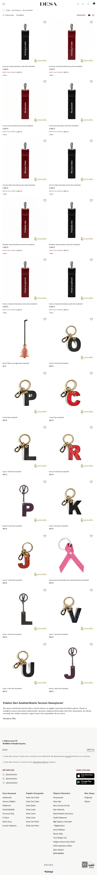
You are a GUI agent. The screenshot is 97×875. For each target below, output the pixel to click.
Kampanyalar (58, 797)
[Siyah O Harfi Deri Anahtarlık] (71, 338)
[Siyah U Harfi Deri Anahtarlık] (25, 664)
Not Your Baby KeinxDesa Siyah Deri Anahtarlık (65, 185)
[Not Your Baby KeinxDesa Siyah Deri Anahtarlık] (71, 160)
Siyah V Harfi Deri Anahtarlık (58, 634)
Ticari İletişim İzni (60, 838)
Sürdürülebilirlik (9, 809)
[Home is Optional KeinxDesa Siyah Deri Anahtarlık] (71, 279)
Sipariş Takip (58, 834)
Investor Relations (10, 826)
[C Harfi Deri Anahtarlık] (71, 392)
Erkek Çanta (30, 818)
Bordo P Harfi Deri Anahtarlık (12, 526)
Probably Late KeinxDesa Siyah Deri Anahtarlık (64, 244)
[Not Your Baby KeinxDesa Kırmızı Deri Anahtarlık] (25, 160)
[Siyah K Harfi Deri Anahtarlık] (71, 501)
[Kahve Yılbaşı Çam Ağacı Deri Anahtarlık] (25, 338)
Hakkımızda (7, 797)
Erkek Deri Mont (32, 826)
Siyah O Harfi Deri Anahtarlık (58, 363)
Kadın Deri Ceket (32, 797)
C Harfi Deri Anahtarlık (56, 417)
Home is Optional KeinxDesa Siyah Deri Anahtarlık (66, 304)
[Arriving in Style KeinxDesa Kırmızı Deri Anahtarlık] (71, 41)
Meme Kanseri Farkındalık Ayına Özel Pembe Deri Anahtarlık (69, 580)
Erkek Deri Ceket (32, 801)
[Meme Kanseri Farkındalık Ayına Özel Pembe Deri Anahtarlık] (71, 555)
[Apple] (85, 775)
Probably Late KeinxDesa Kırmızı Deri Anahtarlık (18, 244)
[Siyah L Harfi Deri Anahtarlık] (25, 447)
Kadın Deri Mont (32, 822)
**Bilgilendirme (59, 826)
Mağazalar (88, 797)
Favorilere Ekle (45, 22)
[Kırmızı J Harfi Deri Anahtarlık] (25, 555)
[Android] (85, 782)
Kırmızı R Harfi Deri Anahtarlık (59, 472)
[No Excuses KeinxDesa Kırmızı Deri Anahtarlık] (25, 101)
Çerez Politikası (59, 830)
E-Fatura (6, 818)
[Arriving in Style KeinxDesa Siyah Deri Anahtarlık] (25, 41)
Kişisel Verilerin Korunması (63, 814)
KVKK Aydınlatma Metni (62, 846)
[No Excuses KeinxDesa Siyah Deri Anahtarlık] (71, 101)
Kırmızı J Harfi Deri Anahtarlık (12, 580)
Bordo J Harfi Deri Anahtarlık (58, 688)
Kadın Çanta (30, 814)
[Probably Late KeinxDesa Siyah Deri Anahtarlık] (71, 220)
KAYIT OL (90, 750)
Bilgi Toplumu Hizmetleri (62, 822)
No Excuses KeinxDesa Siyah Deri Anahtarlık (64, 126)
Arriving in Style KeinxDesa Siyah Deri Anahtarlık (19, 66)
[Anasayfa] (4, 10)
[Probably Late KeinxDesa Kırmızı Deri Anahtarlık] (25, 220)
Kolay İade (57, 801)
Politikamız (7, 805)
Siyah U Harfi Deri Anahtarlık (12, 688)
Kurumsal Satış (8, 814)
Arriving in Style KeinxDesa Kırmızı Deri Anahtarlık (65, 66)
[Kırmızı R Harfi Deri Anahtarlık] (71, 447)
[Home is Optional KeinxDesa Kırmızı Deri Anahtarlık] (25, 279)
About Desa (7, 822)
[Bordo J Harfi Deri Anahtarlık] (71, 664)
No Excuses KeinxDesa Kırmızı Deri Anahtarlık (18, 126)
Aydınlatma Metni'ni (41, 762)
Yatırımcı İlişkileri (9, 801)
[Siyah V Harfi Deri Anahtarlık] (71, 609)
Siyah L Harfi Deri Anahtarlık (12, 472)
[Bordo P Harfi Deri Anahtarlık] (25, 501)
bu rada (68, 756)
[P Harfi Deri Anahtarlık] (25, 392)
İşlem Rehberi (58, 850)
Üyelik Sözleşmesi (60, 818)
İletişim (87, 801)
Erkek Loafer (31, 809)
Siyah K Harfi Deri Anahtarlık (58, 526)
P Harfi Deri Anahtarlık (10, 417)
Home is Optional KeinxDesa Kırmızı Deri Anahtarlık (20, 304)
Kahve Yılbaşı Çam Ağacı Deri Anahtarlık (16, 363)
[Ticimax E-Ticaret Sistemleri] (48, 872)
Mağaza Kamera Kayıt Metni (64, 842)
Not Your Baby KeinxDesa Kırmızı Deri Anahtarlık (19, 185)
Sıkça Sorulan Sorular (61, 805)
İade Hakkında (58, 809)
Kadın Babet (30, 805)
